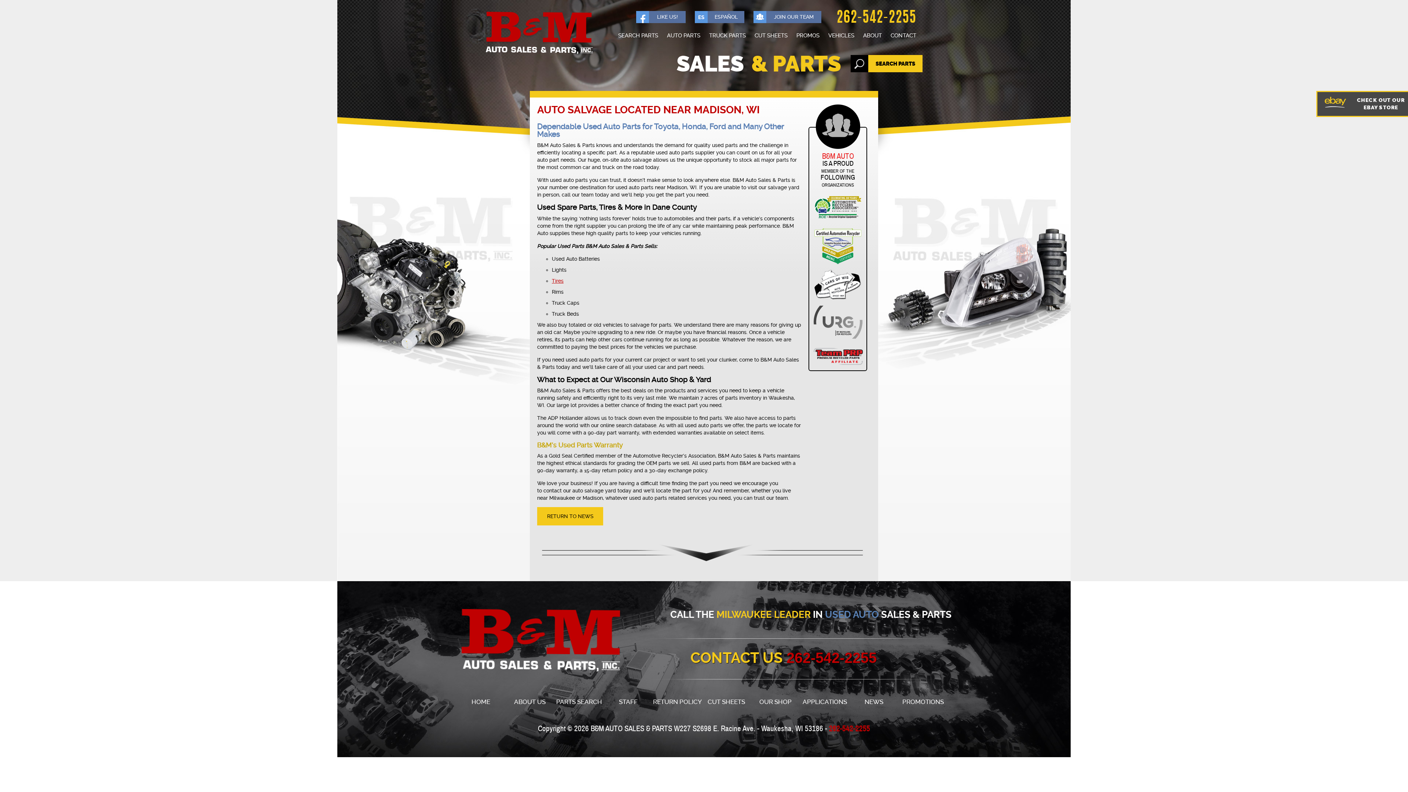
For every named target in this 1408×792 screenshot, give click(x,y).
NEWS (874, 701)
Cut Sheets (771, 35)
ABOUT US (530, 701)
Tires (558, 281)
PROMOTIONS (923, 701)
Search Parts (638, 35)
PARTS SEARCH (579, 701)
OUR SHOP (775, 701)
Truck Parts (727, 35)
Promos (807, 35)
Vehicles (841, 35)
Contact (903, 35)
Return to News (570, 516)
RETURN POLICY (677, 701)
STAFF (628, 701)
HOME (481, 701)
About (872, 35)
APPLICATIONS (825, 701)
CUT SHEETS (726, 701)
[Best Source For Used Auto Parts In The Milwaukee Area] (528, 640)
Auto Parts (683, 35)
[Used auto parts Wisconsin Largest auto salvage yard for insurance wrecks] (539, 33)
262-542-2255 (876, 18)
